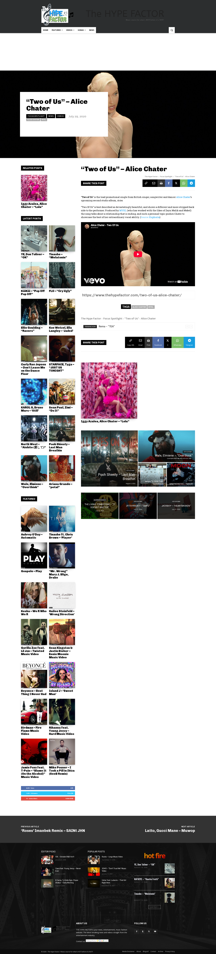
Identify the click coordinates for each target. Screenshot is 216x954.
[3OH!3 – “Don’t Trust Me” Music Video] (94, 871)
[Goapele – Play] (34, 555)
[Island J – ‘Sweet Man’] (62, 675)
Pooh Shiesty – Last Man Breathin (59, 447)
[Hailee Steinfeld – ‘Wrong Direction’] (62, 595)
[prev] (187, 326)
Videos (60, 116)
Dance (51, 250)
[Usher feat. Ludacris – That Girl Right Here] (94, 883)
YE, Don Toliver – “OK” (32, 255)
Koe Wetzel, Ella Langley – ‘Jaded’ (61, 329)
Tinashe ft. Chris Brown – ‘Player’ (61, 536)
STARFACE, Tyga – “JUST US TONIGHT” (61, 367)
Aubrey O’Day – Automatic (31, 536)
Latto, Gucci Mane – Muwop (170, 830)
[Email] (154, 183)
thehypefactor (96, 129)
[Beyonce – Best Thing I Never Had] (34, 675)
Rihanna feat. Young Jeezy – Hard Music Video (61, 731)
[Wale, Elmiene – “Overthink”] (34, 468)
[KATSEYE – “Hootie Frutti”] (170, 883)
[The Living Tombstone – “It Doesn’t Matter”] (100, 506)
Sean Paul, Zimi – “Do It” (61, 409)
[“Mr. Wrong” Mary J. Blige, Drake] (62, 555)
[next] (191, 326)
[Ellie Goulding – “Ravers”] (34, 312)
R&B (50, 287)
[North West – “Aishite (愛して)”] (34, 428)
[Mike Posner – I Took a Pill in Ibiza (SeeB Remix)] (62, 752)
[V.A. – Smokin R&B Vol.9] (47, 860)
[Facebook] (168, 183)
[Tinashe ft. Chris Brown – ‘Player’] (62, 519)
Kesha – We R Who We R (33, 612)
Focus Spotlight (36, 116)
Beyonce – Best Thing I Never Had (33, 692)
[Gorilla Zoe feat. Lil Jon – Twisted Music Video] (34, 632)
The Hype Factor (151, 176)
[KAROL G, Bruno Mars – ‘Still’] (34, 392)
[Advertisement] (108, 51)
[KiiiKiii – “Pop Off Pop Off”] (34, 275)
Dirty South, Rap (26, 644)
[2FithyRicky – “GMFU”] (138, 506)
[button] (172, 30)
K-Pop (23, 287)
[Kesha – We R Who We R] (34, 595)
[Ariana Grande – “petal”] (62, 468)
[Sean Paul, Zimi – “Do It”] (62, 392)
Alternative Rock (100, 500)
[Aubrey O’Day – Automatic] (34, 519)
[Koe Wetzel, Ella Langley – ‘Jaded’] (62, 312)
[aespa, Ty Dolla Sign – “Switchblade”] (152, 475)
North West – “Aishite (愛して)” (33, 445)
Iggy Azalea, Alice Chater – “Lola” (34, 205)
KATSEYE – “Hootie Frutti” (146, 879)
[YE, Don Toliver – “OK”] (34, 238)
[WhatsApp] (184, 183)
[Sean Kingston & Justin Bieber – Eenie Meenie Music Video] (62, 632)
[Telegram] (191, 183)
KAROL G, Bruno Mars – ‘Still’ (32, 409)
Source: (150, 217)
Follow (70, 793)
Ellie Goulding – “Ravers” (31, 329)
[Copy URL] (146, 183)
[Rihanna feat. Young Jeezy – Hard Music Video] (62, 712)
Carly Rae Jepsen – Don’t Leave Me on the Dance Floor (33, 369)
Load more (154, 907)
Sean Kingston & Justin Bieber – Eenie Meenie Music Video (60, 652)
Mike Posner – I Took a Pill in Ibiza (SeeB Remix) (62, 771)
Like (71, 788)
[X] (176, 183)
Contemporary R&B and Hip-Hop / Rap (179, 458)
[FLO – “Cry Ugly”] (62, 275)
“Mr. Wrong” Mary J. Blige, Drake (58, 574)
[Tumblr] (142, 931)
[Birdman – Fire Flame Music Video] (34, 712)
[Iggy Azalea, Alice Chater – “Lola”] (34, 188)
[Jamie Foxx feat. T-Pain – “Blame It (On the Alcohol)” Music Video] (34, 752)
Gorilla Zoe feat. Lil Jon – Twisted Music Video (33, 651)
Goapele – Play (31, 571)
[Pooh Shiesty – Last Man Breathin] (62, 428)
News (51, 116)
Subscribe (69, 798)
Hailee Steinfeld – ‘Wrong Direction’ (61, 612)
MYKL (44, 119)
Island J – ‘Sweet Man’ (61, 692)
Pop (50, 361)
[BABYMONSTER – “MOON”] (181, 475)
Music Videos (53, 567)
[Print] (161, 183)
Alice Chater (33, 119)
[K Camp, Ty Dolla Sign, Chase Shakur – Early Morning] (47, 883)
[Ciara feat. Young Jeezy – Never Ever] (47, 871)
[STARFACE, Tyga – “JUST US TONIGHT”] (62, 349)
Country (51, 324)
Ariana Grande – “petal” (60, 485)
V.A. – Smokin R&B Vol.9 (64, 857)
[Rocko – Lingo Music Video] (94, 860)
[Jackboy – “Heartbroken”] (176, 506)
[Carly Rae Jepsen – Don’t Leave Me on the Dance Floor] (34, 349)
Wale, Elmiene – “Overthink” (32, 485)
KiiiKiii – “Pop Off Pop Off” (33, 292)
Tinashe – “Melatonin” (58, 255)
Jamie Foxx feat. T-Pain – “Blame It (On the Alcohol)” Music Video (33, 772)
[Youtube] (155, 931)
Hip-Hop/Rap (25, 250)
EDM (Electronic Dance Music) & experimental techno (147, 897)
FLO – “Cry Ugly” (60, 291)
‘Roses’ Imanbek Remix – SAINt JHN (53, 830)
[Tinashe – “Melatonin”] (62, 238)
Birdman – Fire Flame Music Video (31, 731)
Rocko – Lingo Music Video (112, 857)
